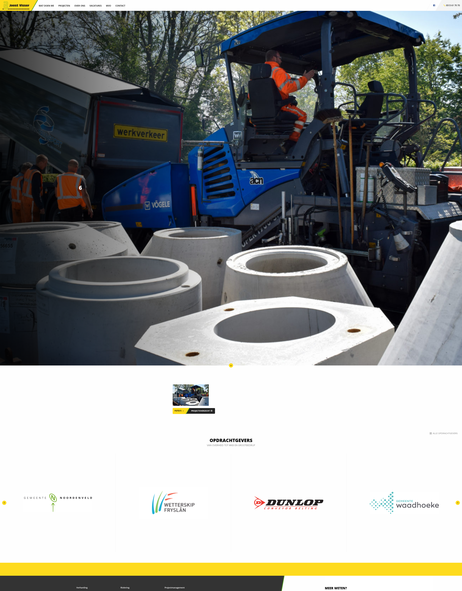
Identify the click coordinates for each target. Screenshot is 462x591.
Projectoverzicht (200, 411)
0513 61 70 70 (452, 5)
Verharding (81, 588)
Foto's (178, 410)
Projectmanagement (175, 588)
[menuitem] (46, 5)
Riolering (125, 588)
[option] (58, 503)
